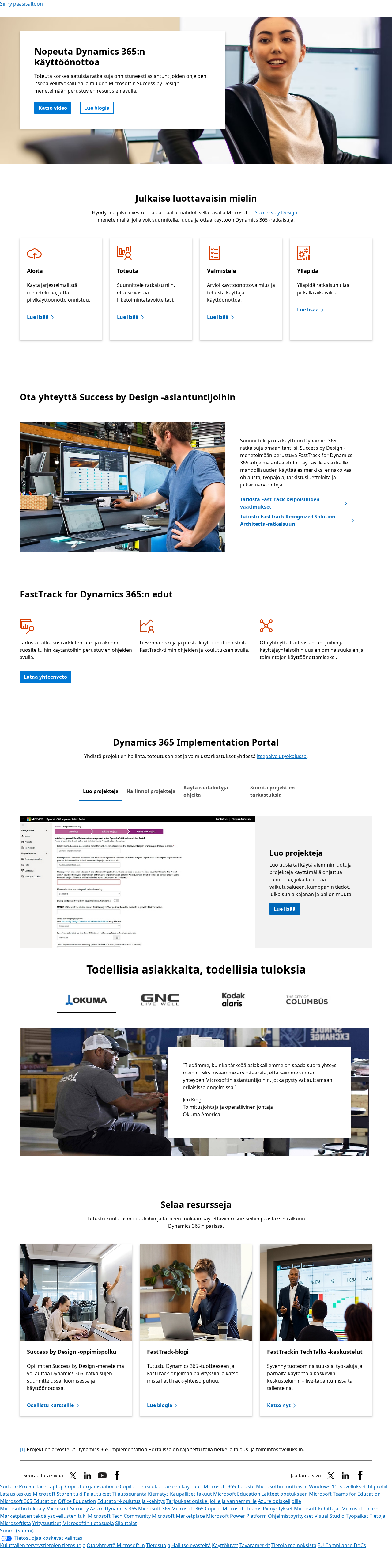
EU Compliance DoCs (342, 1545)
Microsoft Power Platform (236, 1516)
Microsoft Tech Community (119, 1516)
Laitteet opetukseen (285, 1493)
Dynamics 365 (121, 1508)
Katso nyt (279, 1405)
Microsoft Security (67, 1508)
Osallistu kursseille (50, 1405)
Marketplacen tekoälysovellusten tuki (43, 1516)
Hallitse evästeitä (191, 1545)
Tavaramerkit (254, 1545)
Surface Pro (13, 1486)
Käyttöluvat (225, 1545)
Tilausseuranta (129, 1493)
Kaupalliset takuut (191, 1493)
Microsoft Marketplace (178, 1516)
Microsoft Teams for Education (345, 1493)
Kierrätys (159, 1493)
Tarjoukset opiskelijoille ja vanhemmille (211, 1501)
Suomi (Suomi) (17, 1530)
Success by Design (276, 212)
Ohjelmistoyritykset (290, 1516)
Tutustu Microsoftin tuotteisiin (272, 1486)
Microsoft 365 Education (28, 1501)
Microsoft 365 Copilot (196, 1508)
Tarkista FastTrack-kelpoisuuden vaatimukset (280, 503)
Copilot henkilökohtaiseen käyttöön (161, 1486)
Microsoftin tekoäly (22, 1508)
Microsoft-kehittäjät (317, 1508)
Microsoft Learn (360, 1508)
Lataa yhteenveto (45, 676)
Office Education (77, 1501)
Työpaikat (357, 1516)
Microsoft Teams (242, 1508)
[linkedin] (87, 1475)
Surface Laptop (46, 1486)
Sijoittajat (126, 1523)
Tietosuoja (158, 1545)
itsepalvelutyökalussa (282, 756)
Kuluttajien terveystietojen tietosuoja (42, 1545)
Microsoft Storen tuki (57, 1493)
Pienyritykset (278, 1508)
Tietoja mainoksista (293, 1545)
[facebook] (360, 1475)
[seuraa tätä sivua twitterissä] (73, 1475)
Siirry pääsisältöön (21, 3)
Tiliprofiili (378, 1486)
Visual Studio (330, 1516)
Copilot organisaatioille (92, 1486)
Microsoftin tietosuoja (88, 1523)
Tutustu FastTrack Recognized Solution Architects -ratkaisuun (287, 520)
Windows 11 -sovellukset (337, 1486)
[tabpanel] (196, 882)
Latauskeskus (16, 1493)
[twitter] (331, 1475)
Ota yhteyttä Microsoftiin (116, 1545)
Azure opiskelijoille (279, 1501)
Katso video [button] (53, 108)
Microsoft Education (236, 1493)
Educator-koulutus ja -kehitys (131, 1501)
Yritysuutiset (46, 1523)
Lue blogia (97, 108)
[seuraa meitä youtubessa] (102, 1475)
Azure (97, 1508)
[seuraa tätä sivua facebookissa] (117, 1475)
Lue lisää (38, 317)
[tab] (100, 791)
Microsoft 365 (220, 1486)
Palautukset (97, 1493)
